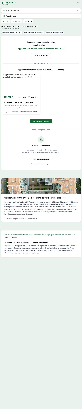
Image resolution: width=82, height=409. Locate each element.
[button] (78, 3)
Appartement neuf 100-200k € (11, 32)
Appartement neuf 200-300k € (33, 32)
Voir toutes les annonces (41, 121)
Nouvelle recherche (41, 55)
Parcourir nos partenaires (41, 159)
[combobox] (41, 10)
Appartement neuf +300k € (54, 32)
